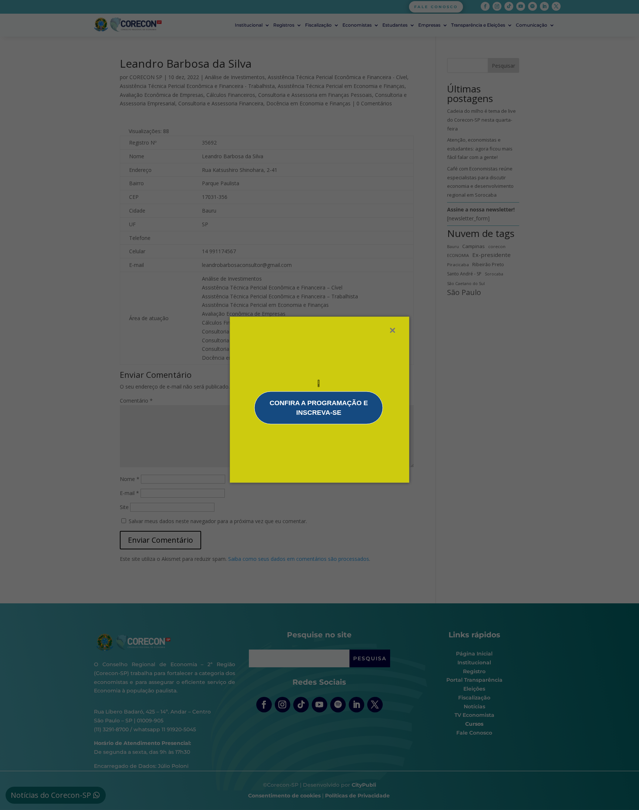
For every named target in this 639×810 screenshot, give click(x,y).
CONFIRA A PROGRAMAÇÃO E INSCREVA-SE (319, 407)
